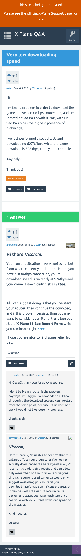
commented (15, 375)
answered (11, 244)
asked (9, 88)
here (41, 329)
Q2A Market (28, 552)
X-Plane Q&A (30, 34)
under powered (16, 178)
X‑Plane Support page (55, 13)
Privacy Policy (12, 548)
